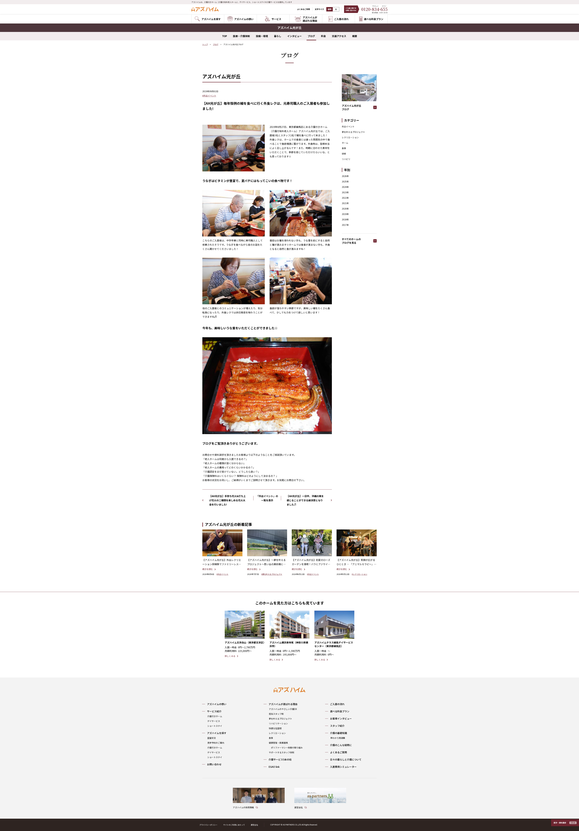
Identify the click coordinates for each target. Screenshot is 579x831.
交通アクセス (339, 36)
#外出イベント (209, 95)
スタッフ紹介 (337, 726)
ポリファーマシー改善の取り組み (287, 747)
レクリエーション (350, 137)
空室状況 (211, 737)
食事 (344, 148)
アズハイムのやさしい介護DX (283, 708)
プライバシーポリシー (208, 824)
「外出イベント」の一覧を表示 (267, 498)
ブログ (311, 36)
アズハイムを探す (216, 733)
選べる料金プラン (339, 711)
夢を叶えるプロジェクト (353, 131)
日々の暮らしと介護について (345, 759)
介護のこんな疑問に (341, 745)
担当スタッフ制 (276, 713)
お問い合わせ (214, 764)
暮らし (277, 36)
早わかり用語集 (337, 737)
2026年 (345, 176)
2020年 (345, 208)
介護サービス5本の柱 (280, 759)
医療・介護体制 (241, 36)
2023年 (345, 192)
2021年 (345, 203)
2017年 (345, 224)
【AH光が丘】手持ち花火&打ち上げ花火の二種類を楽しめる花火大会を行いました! (227, 500)
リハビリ (346, 159)
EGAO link (274, 766)
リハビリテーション (278, 723)
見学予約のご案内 (215, 742)
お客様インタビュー (341, 718)
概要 (354, 36)
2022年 (345, 197)
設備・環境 (262, 36)
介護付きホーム (214, 716)
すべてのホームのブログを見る (351, 240)
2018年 (345, 219)
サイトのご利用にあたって (234, 824)
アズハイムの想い (216, 704)
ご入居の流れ (337, 704)
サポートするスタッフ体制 (281, 752)
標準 (329, 9)
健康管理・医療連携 (278, 742)
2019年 (345, 214)
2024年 (345, 186)
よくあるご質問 (303, 9)
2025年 (345, 181)
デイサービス (213, 721)
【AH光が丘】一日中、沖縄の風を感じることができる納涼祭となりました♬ (305, 500)
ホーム (345, 142)
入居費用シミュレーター (343, 766)
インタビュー (294, 36)
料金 (323, 36)
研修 (344, 153)
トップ (205, 44)
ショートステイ (214, 725)
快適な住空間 (275, 728)
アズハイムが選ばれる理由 (283, 704)
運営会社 (254, 824)
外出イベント (348, 126)
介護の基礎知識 (338, 733)
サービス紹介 (214, 711)
